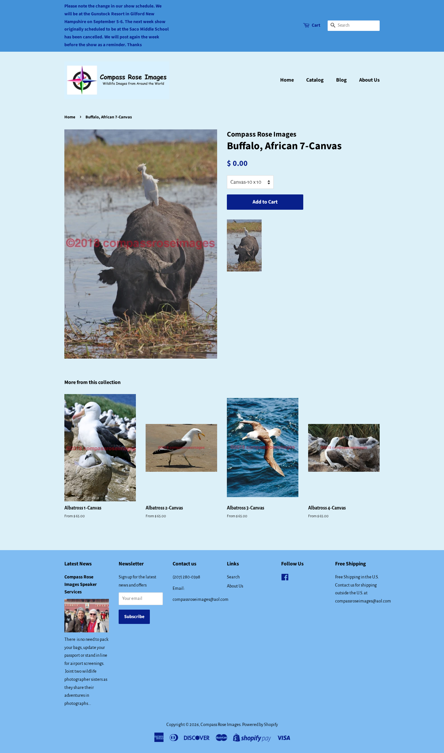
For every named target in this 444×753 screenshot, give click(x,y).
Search (233, 577)
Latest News (78, 563)
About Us (369, 80)
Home (287, 80)
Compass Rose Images (221, 724)
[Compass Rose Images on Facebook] (285, 578)
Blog (341, 80)
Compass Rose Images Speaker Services (80, 584)
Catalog (315, 80)
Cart (316, 25)
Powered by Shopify (260, 724)
